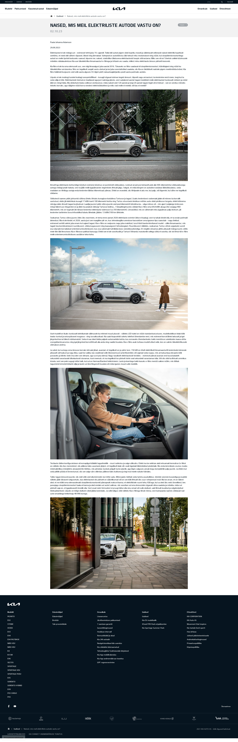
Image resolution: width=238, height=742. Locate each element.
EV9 (9, 689)
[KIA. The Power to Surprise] (13, 604)
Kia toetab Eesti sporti (196, 628)
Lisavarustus (102, 616)
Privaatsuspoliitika (194, 643)
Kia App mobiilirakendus (106, 655)
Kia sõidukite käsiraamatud (108, 647)
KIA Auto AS (191, 620)
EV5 (9, 678)
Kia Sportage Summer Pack (153, 628)
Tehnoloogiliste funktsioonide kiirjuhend (113, 651)
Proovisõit (9, 2)
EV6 (9, 658)
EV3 (9, 632)
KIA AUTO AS (51, 16)
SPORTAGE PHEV (14, 674)
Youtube (15, 706)
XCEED (10, 628)
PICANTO (11, 616)
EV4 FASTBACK (13, 639)
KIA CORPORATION (194, 616)
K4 (8, 651)
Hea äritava (191, 632)
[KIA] (119, 9)
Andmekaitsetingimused (196, 639)
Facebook (8, 706)
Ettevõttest (225, 8)
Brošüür (29, 2)
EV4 (9, 635)
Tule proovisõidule (59, 624)
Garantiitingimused (105, 628)
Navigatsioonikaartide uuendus (109, 643)
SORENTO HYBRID (14, 685)
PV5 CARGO (12, 693)
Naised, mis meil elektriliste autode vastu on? (86, 16)
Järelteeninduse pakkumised (108, 620)
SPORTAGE (11, 666)
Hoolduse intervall (104, 632)
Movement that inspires (196, 624)
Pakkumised (20, 8)
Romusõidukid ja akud (106, 635)
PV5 (9, 697)
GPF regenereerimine (106, 662)
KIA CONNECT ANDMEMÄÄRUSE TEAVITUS (45, 734)
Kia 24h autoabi (103, 639)
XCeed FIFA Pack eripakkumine (154, 624)
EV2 (9, 620)
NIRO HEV (11, 643)
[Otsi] (221, 1)
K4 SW (10, 655)
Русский (230, 2)
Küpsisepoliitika (193, 647)
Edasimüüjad (52, 8)
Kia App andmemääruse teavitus (110, 658)
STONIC (10, 624)
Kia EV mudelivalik (149, 620)
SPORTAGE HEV (13, 670)
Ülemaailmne (226, 706)
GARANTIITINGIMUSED (16, 734)
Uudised (213, 8)
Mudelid (8, 8)
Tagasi (182, 25)
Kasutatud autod (36, 8)
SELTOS (10, 662)
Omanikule (202, 8)
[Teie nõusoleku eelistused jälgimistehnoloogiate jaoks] (13, 737)
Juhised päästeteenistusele (198, 635)
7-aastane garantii (104, 624)
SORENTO (11, 682)
